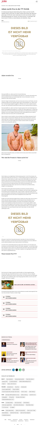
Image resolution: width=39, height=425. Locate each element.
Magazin (9, 419)
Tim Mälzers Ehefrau (9, 402)
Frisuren (4, 386)
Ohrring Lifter (11, 397)
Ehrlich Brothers (26, 402)
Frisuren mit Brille (16, 389)
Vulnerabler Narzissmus (6, 415)
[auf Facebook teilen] (13, 370)
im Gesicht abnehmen (13, 381)
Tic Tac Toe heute (5, 407)
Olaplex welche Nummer (12, 383)
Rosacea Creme (4, 381)
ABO (5, 419)
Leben (3, 410)
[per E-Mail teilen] (23, 370)
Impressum (26, 419)
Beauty (3, 379)
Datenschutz (15, 419)
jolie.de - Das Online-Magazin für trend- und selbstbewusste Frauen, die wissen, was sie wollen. (4, 1)
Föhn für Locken (24, 391)
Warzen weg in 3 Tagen (31, 410)
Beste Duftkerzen (5, 412)
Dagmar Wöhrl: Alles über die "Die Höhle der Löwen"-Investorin (30, 362)
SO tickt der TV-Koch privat (12, 344)
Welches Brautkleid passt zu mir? (8, 399)
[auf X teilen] (17, 370)
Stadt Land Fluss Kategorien (25, 412)
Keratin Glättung (32, 391)
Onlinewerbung (14, 420)
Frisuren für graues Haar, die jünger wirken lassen (10, 391)
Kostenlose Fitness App (14, 412)
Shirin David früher (18, 402)
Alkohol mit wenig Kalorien (20, 410)
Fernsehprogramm (6, 339)
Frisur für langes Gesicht (6, 389)
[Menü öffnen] (36, 1)
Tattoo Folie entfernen (30, 379)
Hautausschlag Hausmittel (19, 379)
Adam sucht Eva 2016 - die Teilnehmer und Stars (24, 284)
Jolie (2, 20)
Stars (3, 402)
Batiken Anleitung (24, 394)
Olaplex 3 (3, 383)
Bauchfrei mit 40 (32, 394)
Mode (3, 394)
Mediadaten (32, 419)
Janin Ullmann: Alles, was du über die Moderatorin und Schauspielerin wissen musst (31, 343)
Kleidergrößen (4, 397)
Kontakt (20, 419)
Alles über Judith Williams (30, 354)
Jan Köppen (12, 407)
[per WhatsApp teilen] (20, 370)
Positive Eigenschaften (10, 410)
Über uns (26, 420)
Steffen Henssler (10, 342)
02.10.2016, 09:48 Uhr (5, 21)
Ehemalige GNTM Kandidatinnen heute (12, 394)
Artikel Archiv (20, 420)
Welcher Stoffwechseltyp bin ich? (25, 381)
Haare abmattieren (9, 379)
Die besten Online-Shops (20, 397)
